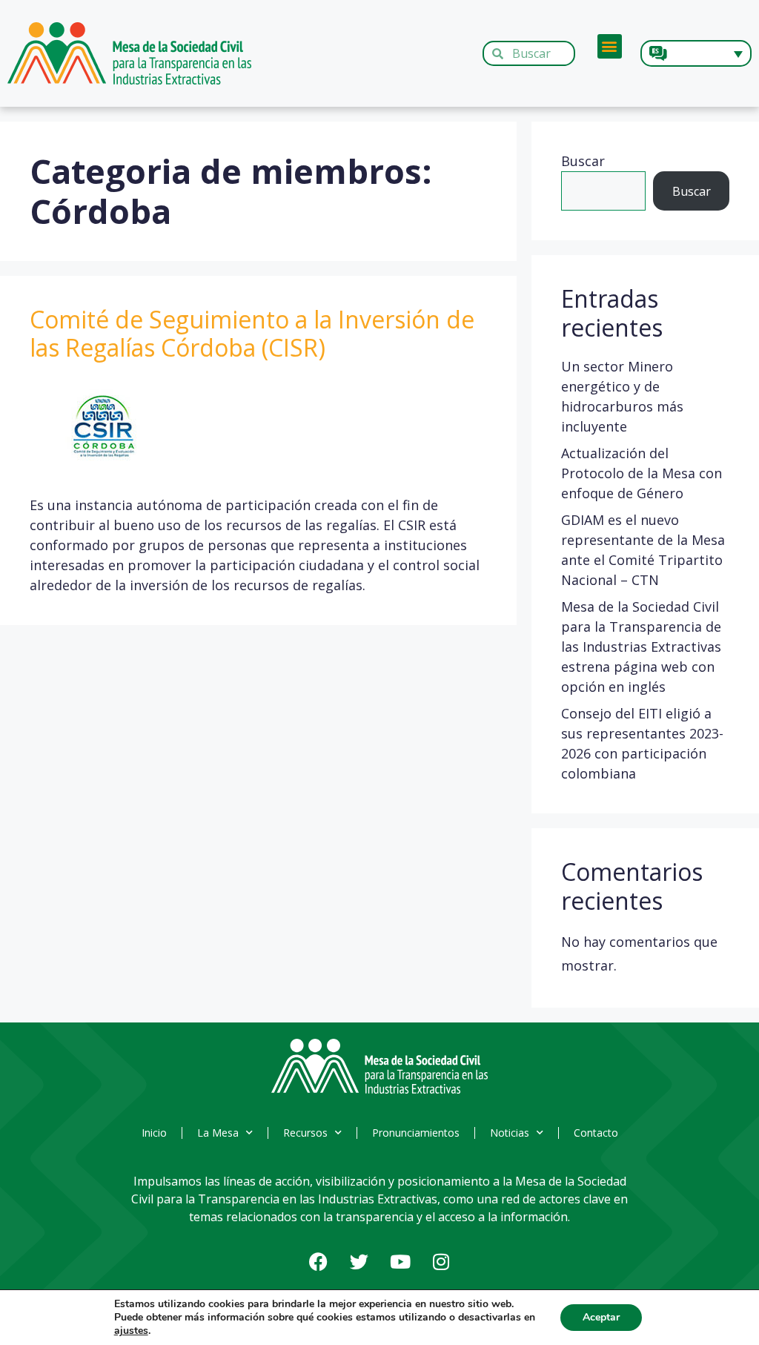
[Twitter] (359, 1261)
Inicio (154, 1133)
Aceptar (601, 1317)
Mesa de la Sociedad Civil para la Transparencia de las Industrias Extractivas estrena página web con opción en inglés (641, 646)
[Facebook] (318, 1261)
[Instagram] (441, 1261)
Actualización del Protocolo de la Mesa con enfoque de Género (641, 473)
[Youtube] (400, 1261)
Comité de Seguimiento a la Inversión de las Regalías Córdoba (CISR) (252, 333)
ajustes (131, 1331)
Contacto (596, 1133)
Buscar (583, 161)
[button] (609, 46)
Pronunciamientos (416, 1133)
